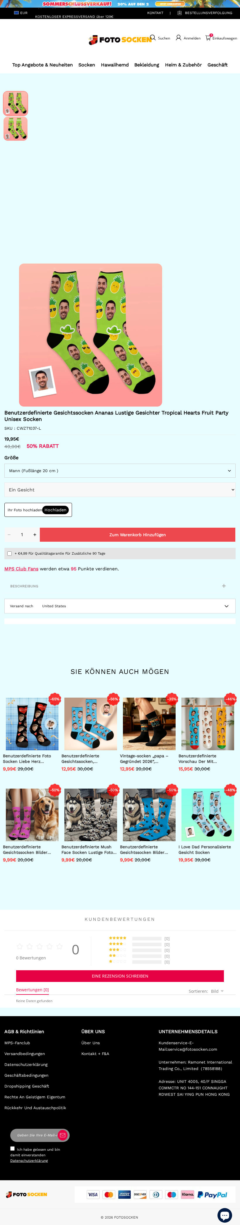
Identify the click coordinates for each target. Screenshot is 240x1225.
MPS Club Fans (21, 569)
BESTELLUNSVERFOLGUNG (202, 13)
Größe (11, 457)
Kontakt (155, 13)
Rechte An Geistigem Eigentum (34, 1097)
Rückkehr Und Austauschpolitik (35, 1107)
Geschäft (218, 65)
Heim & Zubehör (183, 65)
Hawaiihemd (115, 65)
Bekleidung (146, 65)
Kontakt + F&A (95, 1053)
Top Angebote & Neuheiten (42, 65)
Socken (86, 65)
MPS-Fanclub (17, 1042)
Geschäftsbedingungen (26, 1075)
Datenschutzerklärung (25, 1064)
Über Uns (90, 1042)
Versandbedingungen (24, 1053)
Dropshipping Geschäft (26, 1086)
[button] (27, 335)
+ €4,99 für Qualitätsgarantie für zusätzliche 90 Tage (60, 553)
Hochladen (55, 509)
